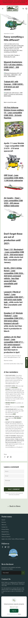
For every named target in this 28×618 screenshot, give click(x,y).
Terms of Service (6, 536)
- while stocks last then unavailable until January (13, 259)
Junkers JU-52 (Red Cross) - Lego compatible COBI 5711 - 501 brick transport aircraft (14, 342)
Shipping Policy (5, 534)
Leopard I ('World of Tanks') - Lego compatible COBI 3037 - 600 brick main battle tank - (14, 297)
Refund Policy (5, 532)
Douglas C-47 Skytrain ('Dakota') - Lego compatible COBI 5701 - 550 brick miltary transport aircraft (14, 318)
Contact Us (4, 527)
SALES (22, 407)
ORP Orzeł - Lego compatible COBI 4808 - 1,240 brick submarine (14, 178)
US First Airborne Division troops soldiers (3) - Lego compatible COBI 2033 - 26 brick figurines (14, 112)
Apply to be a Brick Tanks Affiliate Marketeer (13, 539)
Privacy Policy (5, 529)
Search (3, 520)
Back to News (14, 506)
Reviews (4, 522)
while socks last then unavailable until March (13, 304)
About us (4, 524)
